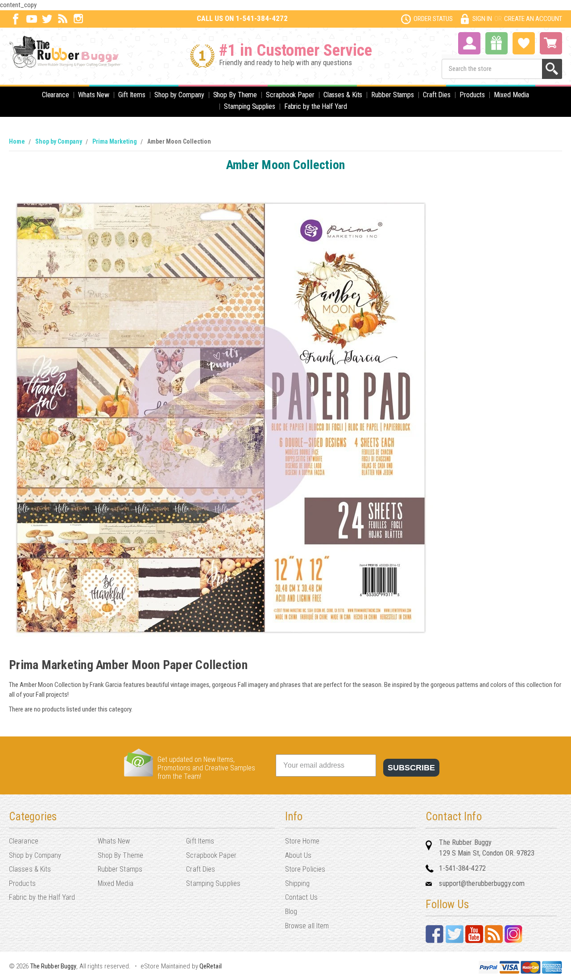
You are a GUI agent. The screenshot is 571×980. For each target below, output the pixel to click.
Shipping (297, 883)
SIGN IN (482, 19)
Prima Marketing (114, 141)
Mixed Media (511, 95)
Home (17, 141)
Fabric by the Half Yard (315, 106)
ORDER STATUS (433, 19)
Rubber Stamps (392, 95)
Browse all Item (307, 926)
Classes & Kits (343, 95)
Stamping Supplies (249, 106)
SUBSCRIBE (411, 767)
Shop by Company (179, 95)
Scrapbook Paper (290, 95)
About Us (298, 855)
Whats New (93, 95)
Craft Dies (437, 95)
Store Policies (305, 869)
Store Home (302, 841)
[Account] (469, 42)
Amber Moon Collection (179, 141)
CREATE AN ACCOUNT (533, 19)
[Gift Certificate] (496, 43)
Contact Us (301, 897)
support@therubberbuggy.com (482, 883)
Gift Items (131, 95)
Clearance (55, 95)
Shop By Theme (235, 95)
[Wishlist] (524, 42)
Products (472, 95)
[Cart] (551, 43)
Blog (291, 911)
